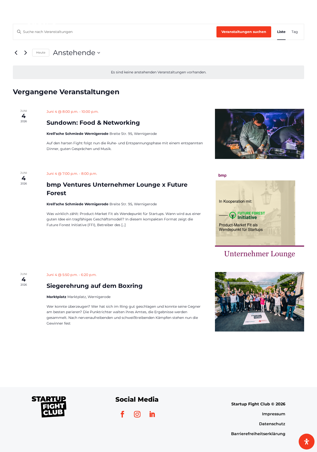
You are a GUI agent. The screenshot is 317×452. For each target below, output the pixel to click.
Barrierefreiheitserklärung (258, 433)
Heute (40, 52)
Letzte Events (248, 18)
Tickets (290, 18)
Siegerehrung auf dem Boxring (95, 285)
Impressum (273, 414)
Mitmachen (205, 18)
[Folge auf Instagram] (137, 414)
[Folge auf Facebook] (122, 414)
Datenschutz (272, 424)
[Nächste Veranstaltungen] (25, 53)
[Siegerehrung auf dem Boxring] (259, 301)
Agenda (171, 18)
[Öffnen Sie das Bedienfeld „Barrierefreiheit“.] (307, 442)
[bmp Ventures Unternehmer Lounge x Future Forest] (259, 215)
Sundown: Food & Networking (93, 122)
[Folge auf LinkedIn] (152, 414)
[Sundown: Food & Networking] (259, 134)
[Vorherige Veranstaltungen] (16, 53)
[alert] (158, 72)
